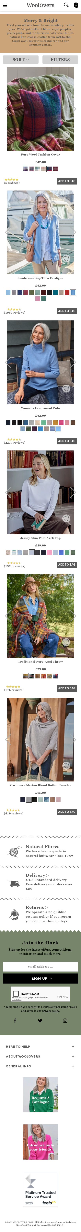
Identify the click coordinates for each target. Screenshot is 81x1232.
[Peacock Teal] (55, 292)
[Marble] (28, 799)
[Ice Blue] (22, 428)
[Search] (66, 5)
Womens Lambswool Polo (40, 408)
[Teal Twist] (25, 422)
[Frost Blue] (8, 292)
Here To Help (18, 1046)
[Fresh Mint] (40, 799)
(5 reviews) (12, 182)
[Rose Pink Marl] (37, 298)
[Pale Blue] (55, 552)
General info (18, 1066)
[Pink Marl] (67, 422)
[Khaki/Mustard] (49, 676)
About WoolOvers (23, 1056)
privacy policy (50, 1010)
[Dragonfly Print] (8, 552)
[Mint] (43, 422)
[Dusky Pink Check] (43, 169)
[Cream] (37, 422)
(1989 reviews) (14, 312)
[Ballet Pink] (58, 799)
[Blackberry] (34, 428)
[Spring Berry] (25, 292)
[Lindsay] (49, 169)
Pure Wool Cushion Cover (40, 154)
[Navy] (19, 292)
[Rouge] (67, 292)
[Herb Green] (28, 428)
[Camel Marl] (52, 799)
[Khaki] (31, 292)
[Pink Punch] (43, 676)
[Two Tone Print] (19, 552)
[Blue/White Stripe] (14, 552)
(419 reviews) (14, 813)
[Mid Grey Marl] (25, 552)
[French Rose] (49, 552)
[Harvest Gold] (55, 422)
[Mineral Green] (37, 292)
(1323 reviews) (14, 566)
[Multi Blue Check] (25, 169)
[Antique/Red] (25, 676)
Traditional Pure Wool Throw (40, 661)
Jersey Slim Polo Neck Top (40, 538)
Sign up (39, 978)
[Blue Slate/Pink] (31, 169)
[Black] (49, 292)
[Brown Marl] (73, 422)
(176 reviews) (14, 689)
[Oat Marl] (61, 292)
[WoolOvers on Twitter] (40, 1021)
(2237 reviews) (14, 442)
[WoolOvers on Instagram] (65, 1021)
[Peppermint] (67, 552)
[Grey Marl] (14, 292)
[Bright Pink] (61, 422)
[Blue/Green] (37, 169)
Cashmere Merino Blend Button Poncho (40, 785)
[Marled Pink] (49, 422)
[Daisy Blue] (52, 428)
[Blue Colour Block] (46, 799)
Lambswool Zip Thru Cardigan (40, 278)
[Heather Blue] (61, 552)
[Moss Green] (43, 298)
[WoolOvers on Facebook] (15, 1021)
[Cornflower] (73, 292)
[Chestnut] (43, 292)
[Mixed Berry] (55, 169)
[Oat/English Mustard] (37, 676)
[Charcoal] (14, 422)
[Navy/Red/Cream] (55, 676)
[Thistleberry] (31, 676)
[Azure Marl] (40, 428)
